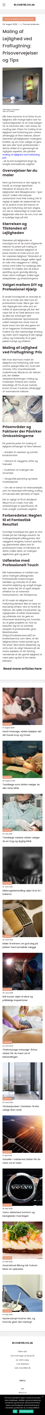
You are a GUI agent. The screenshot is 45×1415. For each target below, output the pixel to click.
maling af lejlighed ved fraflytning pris (19, 19)
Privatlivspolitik (26, 1411)
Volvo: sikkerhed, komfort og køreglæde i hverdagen (18, 1214)
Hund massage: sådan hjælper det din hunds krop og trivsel (22, 733)
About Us (22, 1392)
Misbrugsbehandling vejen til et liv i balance (21, 892)
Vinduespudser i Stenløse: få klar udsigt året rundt (20, 1108)
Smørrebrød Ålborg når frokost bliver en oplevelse (19, 1267)
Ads (22, 1388)
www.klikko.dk (24, 1368)
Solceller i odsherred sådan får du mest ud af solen (21, 1161)
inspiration (7, 724)
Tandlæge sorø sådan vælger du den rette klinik (21, 786)
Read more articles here (22, 668)
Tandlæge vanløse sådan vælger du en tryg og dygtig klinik (21, 839)
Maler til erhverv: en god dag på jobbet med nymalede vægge (20, 945)
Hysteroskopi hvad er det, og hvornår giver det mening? (18, 1320)
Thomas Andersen (30, 24)
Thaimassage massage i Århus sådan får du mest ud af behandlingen (19, 1053)
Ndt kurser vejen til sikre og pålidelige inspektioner (17, 998)
